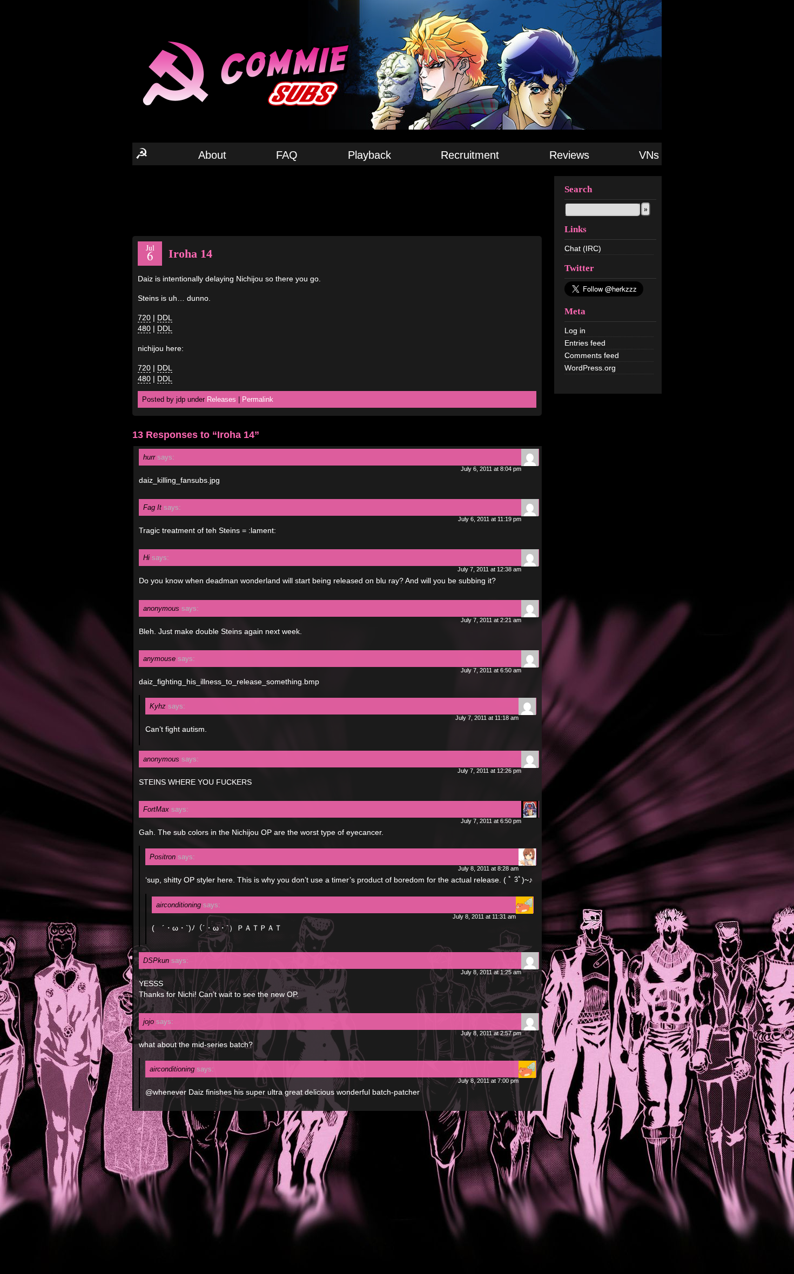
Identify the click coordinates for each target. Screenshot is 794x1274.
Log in (575, 330)
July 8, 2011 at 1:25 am (491, 972)
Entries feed (584, 343)
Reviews (569, 155)
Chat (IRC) (582, 248)
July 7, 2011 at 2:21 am (491, 620)
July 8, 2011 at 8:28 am (488, 868)
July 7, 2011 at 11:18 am (487, 717)
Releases (221, 399)
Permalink (257, 399)
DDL (164, 317)
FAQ (287, 155)
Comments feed (591, 355)
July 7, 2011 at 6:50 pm (491, 821)
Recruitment (470, 155)
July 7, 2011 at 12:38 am (489, 569)
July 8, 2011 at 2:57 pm (491, 1033)
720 (144, 317)
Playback (369, 155)
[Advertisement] (337, 200)
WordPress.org (590, 367)
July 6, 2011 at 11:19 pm (489, 519)
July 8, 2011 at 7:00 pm (488, 1080)
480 (144, 328)
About (212, 155)
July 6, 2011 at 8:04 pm (491, 469)
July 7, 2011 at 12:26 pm (489, 770)
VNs (649, 155)
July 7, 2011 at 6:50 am (491, 670)
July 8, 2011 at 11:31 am (484, 916)
